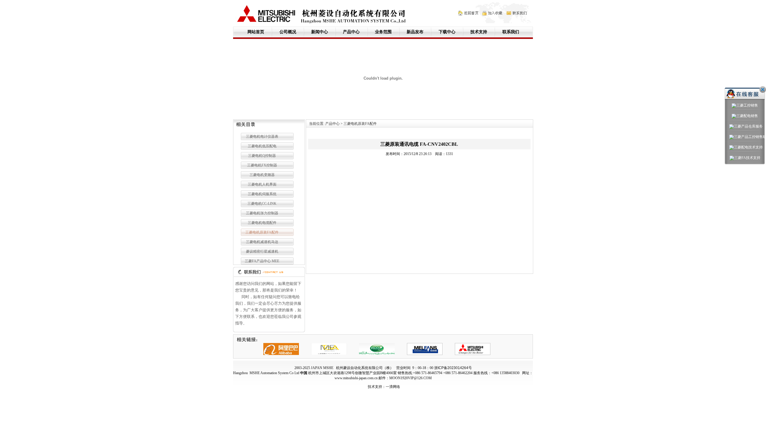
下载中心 (447, 32)
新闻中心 (319, 32)
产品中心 (351, 32)
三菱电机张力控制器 (262, 213)
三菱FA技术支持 (747, 158)
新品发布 (415, 32)
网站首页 (255, 32)
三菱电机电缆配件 (262, 223)
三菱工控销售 (747, 105)
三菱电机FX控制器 (262, 165)
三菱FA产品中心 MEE (262, 261)
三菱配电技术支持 (747, 147)
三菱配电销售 (747, 116)
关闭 (762, 89)
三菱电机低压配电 (262, 146)
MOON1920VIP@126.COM (410, 378)
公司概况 (287, 32)
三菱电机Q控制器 (262, 156)
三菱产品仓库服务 (747, 126)
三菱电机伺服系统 (262, 194)
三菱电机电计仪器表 (262, 136)
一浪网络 (393, 387)
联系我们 (510, 32)
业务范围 (383, 32)
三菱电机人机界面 (262, 184)
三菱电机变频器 (262, 175)
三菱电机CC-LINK (261, 203)
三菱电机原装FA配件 (262, 232)
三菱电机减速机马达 (262, 242)
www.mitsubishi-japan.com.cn (356, 378)
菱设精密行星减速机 (262, 251)
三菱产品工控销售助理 (747, 137)
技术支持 (478, 32)
